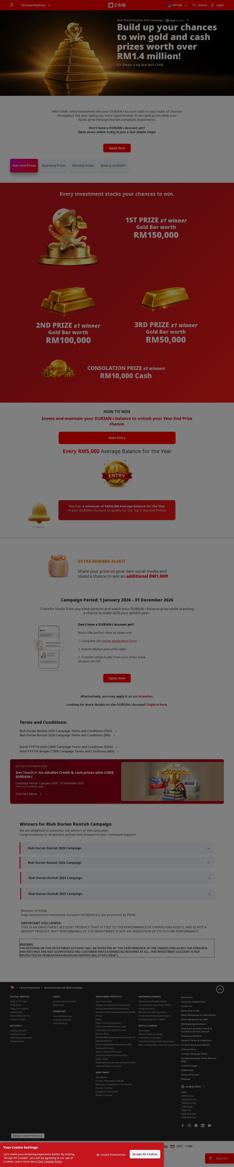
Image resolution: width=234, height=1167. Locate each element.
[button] (111, 1154)
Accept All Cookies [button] (145, 1154)
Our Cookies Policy (50, 1161)
